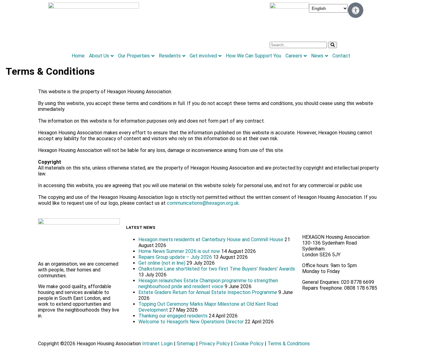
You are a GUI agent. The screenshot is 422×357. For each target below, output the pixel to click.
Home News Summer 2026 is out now (179, 251)
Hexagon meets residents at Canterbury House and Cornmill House (210, 239)
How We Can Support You (253, 56)
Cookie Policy (249, 343)
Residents (170, 56)
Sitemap (186, 343)
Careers (293, 56)
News (317, 56)
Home (78, 56)
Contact (341, 56)
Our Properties (134, 56)
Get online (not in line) (161, 263)
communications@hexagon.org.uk (203, 203)
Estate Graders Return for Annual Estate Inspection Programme (207, 292)
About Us (99, 56)
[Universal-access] (355, 10)
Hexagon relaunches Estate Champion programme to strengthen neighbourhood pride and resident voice (208, 283)
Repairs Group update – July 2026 (175, 257)
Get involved (203, 56)
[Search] (332, 45)
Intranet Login (157, 343)
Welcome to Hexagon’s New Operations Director (191, 322)
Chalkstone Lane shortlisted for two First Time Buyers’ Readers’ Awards (216, 269)
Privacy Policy (214, 343)
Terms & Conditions (289, 343)
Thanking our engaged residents (173, 316)
